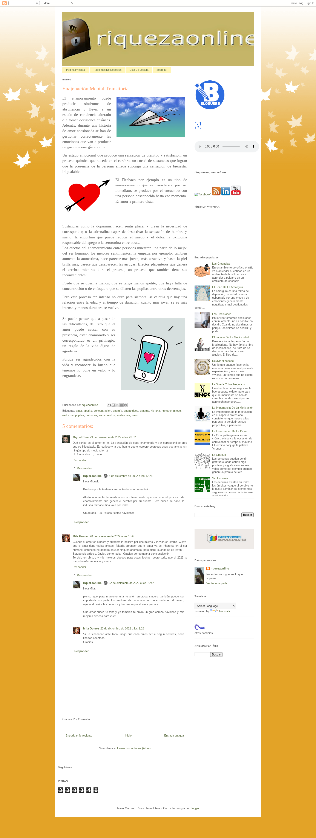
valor (135, 415)
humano (167, 410)
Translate (224, 611)
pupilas (79, 415)
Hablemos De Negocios (107, 69)
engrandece (131, 410)
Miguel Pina (81, 437)
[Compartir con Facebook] (121, 405)
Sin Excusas (220, 478)
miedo (177, 410)
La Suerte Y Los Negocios (228, 384)
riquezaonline (92, 475)
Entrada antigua (174, 735)
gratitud (144, 410)
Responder (79, 460)
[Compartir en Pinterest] (125, 405)
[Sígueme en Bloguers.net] (198, 127)
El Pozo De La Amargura (227, 287)
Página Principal (76, 69)
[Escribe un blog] (113, 405)
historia (155, 410)
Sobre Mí (161, 69)
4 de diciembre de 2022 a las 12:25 (130, 475)
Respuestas (84, 468)
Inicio (128, 735)
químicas (91, 415)
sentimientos (107, 415)
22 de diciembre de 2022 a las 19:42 (131, 583)
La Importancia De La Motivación (232, 407)
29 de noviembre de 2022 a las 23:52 (113, 437)
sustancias (123, 415)
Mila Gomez (81, 536)
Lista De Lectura (139, 69)
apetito (88, 410)
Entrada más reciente (79, 735)
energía (117, 410)
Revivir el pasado (223, 360)
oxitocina (68, 415)
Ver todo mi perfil (216, 583)
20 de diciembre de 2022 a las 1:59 (111, 536)
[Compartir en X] (117, 405)
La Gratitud (219, 454)
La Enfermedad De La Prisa (229, 431)
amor (79, 410)
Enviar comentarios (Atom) (133, 748)
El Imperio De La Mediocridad (230, 337)
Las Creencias (221, 263)
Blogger (194, 808)
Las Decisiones (221, 314)
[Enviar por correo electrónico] (109, 405)
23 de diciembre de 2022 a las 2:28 (122, 628)
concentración (102, 410)
